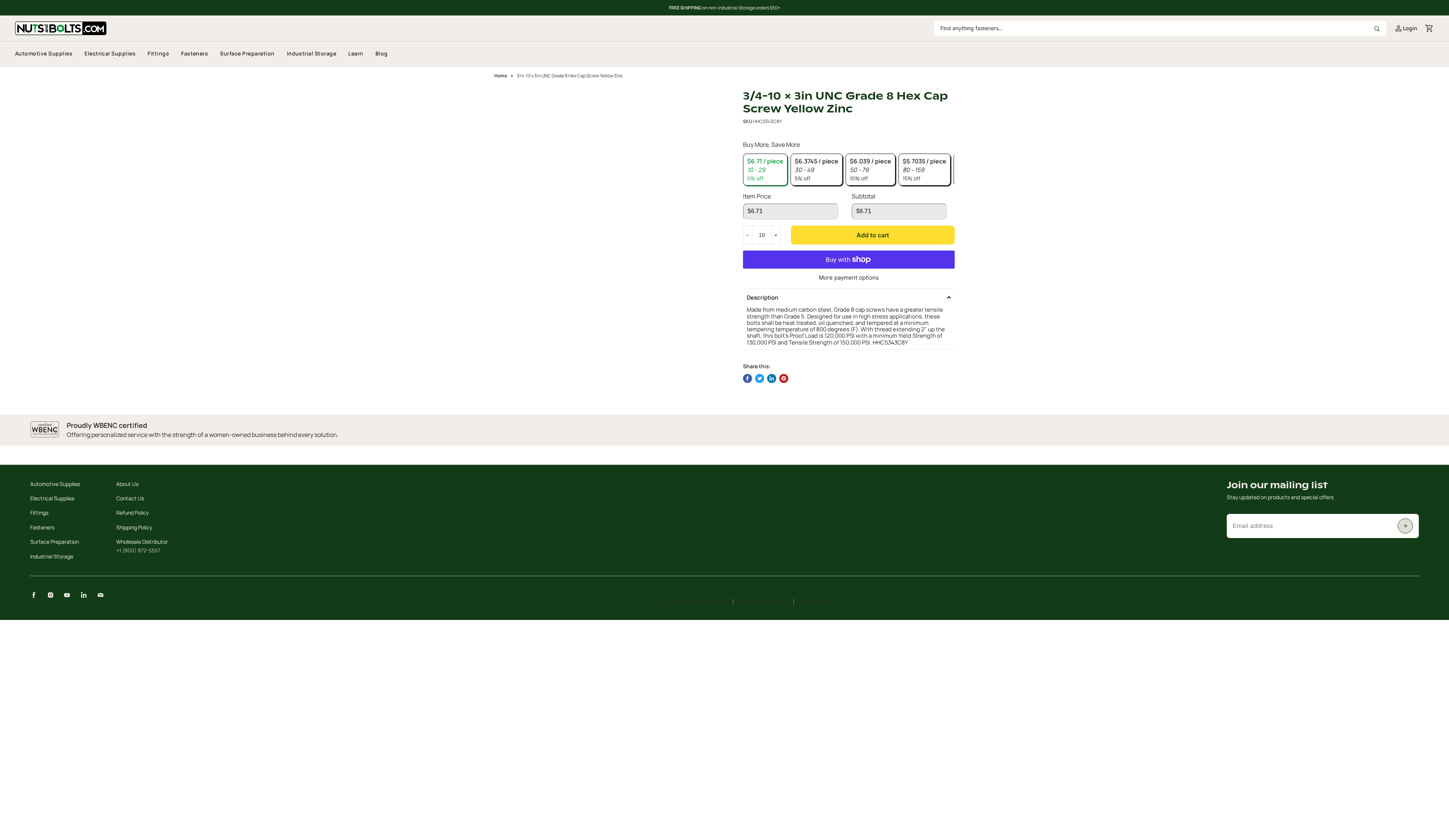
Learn (355, 53)
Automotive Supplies (43, 53)
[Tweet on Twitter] (759, 378)
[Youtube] (67, 595)
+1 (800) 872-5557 (138, 550)
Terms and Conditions (763, 601)
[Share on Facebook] (747, 378)
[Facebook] (34, 595)
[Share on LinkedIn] (771, 378)
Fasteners (194, 53)
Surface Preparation (247, 53)
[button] (849, 297)
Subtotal (863, 196)
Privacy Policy (814, 601)
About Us (127, 483)
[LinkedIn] (84, 595)
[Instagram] (50, 595)
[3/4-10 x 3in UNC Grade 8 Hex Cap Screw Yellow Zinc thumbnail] (508, 111)
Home (500, 75)
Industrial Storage (312, 53)
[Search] (1376, 28)
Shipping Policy (134, 527)
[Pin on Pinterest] (783, 378)
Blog (381, 53)
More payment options (849, 277)
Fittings (158, 53)
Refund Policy (132, 512)
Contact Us (130, 498)
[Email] (100, 595)
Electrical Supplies (110, 53)
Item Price (757, 196)
